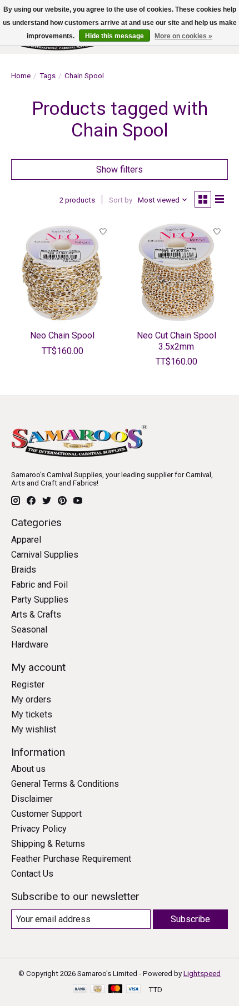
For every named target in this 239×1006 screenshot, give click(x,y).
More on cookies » (183, 36)
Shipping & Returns (48, 843)
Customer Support (46, 813)
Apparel (26, 539)
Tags (47, 76)
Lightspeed (202, 973)
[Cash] (97, 989)
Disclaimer (32, 798)
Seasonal (29, 629)
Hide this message (114, 36)
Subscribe (190, 919)
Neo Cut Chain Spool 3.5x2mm (176, 340)
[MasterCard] (115, 989)
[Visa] (133, 989)
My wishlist (33, 729)
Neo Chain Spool (62, 335)
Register (27, 684)
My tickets (31, 714)
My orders (31, 699)
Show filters (119, 169)
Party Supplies (39, 599)
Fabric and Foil (39, 584)
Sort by (120, 200)
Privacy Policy (39, 828)
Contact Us (32, 873)
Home (21, 76)
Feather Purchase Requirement (71, 858)
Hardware (29, 644)
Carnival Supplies (44, 554)
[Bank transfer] (80, 989)
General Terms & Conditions (65, 783)
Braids (23, 569)
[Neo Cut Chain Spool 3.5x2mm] (176, 272)
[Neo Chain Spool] (62, 272)
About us (28, 769)
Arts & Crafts (36, 614)
